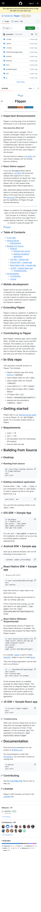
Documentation (13, 274)
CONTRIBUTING (16, 781)
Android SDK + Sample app (21, 262)
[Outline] (38, 88)
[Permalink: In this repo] (2, 359)
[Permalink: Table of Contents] (2, 232)
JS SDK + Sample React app (21, 268)
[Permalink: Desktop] (2, 457)
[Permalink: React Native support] (2, 166)
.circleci (8, 39)
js (6, 78)
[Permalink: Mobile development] (2, 284)
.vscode (9, 48)
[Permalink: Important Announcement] (2, 115)
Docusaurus (8, 757)
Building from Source (15, 246)
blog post (11, 197)
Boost (32, 657)
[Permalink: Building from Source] (2, 450)
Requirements (15, 243)
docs (8, 65)
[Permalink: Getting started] (2, 408)
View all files (20, 82)
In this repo (11, 238)
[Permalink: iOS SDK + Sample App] (2, 512)
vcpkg (16, 655)
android (8, 56)
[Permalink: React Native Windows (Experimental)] (2, 620)
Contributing (15, 276)
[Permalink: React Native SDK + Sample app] (2, 568)
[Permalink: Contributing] (2, 775)
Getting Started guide (27, 415)
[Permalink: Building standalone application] (2, 481)
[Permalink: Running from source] (2, 463)
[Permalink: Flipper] (2, 101)
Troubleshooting (20, 271)
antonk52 (9, 34)
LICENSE (7, 797)
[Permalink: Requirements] (2, 427)
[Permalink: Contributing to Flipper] (2, 333)
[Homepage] (20, 3)
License (13, 279)
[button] (35, 468)
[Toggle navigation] (3, 3)
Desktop (13, 249)
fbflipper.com (17, 750)
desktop (9, 61)
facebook (8, 16)
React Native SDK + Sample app (23, 265)
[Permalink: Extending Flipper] (2, 307)
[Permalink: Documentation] (2, 741)
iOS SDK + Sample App (19, 259)
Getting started (13, 241)
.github (8, 43)
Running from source (22, 251)
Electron (10, 375)
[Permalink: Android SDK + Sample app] (2, 546)
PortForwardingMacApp (14, 52)
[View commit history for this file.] (36, 34)
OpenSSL (7, 657)
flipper (17, 16)
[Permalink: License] (2, 788)
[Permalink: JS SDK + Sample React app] (2, 701)
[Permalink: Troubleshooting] (2, 718)
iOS (7, 73)
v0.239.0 (28, 156)
